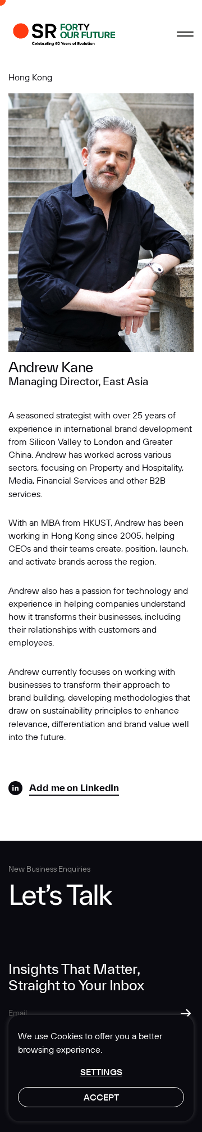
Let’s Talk (60, 894)
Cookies (66, 1035)
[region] (101, 1068)
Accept (101, 1097)
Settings (101, 1071)
